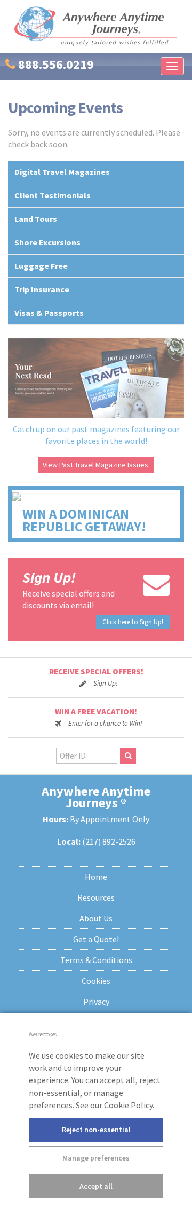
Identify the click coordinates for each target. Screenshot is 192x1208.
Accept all (96, 1186)
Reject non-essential (96, 1129)
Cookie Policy (128, 1105)
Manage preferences (96, 1158)
